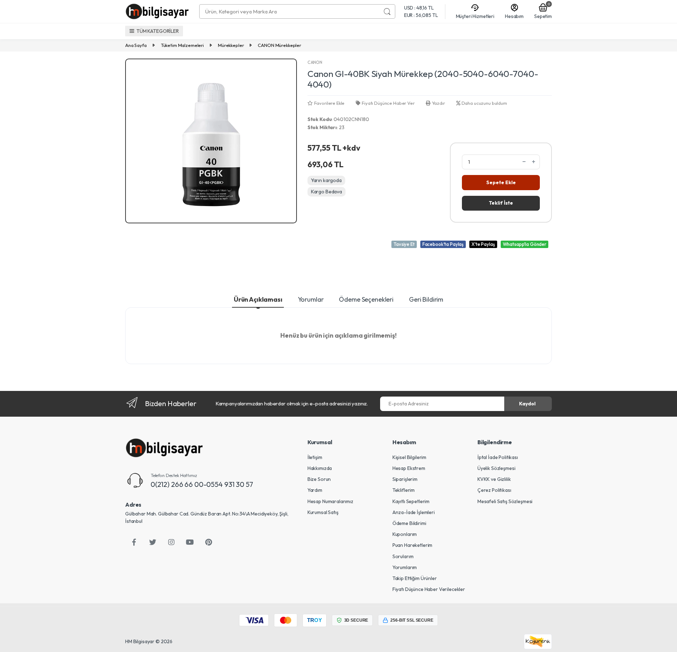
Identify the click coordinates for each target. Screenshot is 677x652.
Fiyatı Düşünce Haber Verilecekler (428, 589)
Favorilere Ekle (329, 103)
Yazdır (438, 103)
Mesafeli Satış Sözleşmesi (504, 501)
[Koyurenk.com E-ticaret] (538, 641)
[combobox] (289, 11)
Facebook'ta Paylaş (443, 244)
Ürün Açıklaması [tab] (258, 299)
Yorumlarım (404, 567)
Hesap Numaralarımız (330, 501)
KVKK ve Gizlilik (494, 479)
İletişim (314, 457)
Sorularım (403, 556)
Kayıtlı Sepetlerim (410, 501)
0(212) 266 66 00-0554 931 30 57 (202, 484)
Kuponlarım (404, 534)
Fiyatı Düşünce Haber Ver (388, 103)
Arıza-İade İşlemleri (413, 512)
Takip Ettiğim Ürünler (414, 578)
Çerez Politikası (494, 490)
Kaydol (527, 403)
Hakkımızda (319, 468)
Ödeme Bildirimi (409, 523)
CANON (314, 62)
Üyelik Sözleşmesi (496, 468)
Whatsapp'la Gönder (524, 244)
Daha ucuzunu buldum (484, 103)
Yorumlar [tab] (311, 299)
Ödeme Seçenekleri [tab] (366, 299)
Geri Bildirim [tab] (426, 299)
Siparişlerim (404, 479)
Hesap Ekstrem (408, 468)
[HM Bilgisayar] (164, 448)
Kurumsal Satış (322, 512)
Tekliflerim (403, 490)
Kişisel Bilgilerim (409, 457)
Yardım (314, 490)
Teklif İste (501, 203)
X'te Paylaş (483, 244)
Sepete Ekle (501, 182)
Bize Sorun (319, 479)
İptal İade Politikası (497, 457)
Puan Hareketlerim (412, 545)
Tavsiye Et (404, 244)
